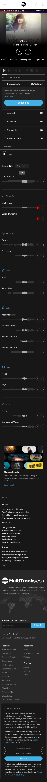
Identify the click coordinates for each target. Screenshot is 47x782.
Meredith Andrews (19, 44)
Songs (26, 649)
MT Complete (7, 665)
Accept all (23, 758)
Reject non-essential (23, 753)
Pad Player (6, 680)
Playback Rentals (9, 684)
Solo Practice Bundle (10, 699)
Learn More (8, 97)
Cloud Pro (6, 688)
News (26, 674)
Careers (27, 671)
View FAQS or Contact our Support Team (19, 638)
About (26, 667)
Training (27, 657)
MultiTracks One (9, 649)
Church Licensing (9, 669)
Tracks (4, 672)
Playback (5, 676)
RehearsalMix (7, 692)
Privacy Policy (18, 775)
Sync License (7, 661)
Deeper (33, 44)
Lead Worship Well (31, 653)
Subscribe (23, 103)
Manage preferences (23, 748)
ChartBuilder (7, 696)
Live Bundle (6, 653)
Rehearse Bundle (9, 657)
